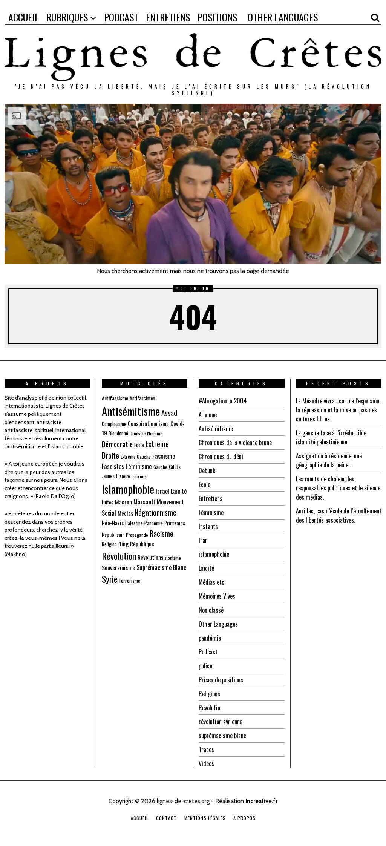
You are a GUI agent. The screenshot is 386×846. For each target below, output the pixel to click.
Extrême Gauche (136, 456)
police (205, 665)
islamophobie (214, 554)
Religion (109, 544)
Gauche (160, 467)
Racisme (161, 533)
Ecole (139, 445)
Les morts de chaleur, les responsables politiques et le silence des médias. (338, 487)
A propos (244, 818)
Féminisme (139, 466)
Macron (123, 501)
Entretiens (210, 498)
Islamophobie (128, 489)
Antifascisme (115, 398)
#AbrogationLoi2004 (223, 400)
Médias (125, 513)
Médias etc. (212, 582)
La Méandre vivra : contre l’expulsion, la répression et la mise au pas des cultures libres (338, 409)
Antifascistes (142, 398)
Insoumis (139, 476)
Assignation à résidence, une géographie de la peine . (329, 460)
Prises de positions (221, 679)
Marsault (144, 501)
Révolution (119, 555)
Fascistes (113, 466)
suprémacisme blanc (222, 735)
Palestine (134, 523)
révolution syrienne (220, 721)
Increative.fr (261, 801)
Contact (166, 818)
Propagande (137, 535)
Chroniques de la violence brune (235, 442)
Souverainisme (118, 567)
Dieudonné (118, 433)
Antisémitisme (131, 411)
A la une (208, 414)
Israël (162, 491)
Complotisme (114, 424)
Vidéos (206, 763)
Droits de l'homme (146, 433)
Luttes (107, 502)
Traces (206, 749)
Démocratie (117, 443)
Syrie (109, 579)
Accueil (140, 818)
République (142, 543)
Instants (208, 526)
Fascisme (163, 456)
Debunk (207, 470)
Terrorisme (129, 580)
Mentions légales (205, 818)
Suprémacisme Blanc (161, 567)
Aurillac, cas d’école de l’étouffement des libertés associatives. (338, 515)
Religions (209, 693)
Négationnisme (155, 512)
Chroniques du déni (221, 456)
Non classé (211, 610)
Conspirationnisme (148, 423)
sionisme (173, 558)
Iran (203, 540)
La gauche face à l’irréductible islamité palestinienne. (331, 437)
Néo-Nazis (113, 522)
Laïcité (179, 491)
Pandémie (153, 523)
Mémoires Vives (217, 596)
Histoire (123, 476)
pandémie (210, 637)
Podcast (208, 651)
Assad (169, 412)
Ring (123, 543)
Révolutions (150, 557)
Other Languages (218, 623)
